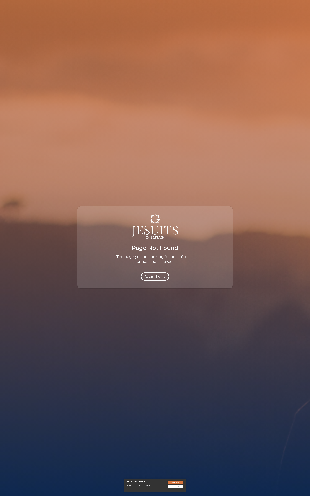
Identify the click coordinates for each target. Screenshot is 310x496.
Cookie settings (175, 486)
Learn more (130, 489)
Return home (155, 276)
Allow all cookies (175, 482)
